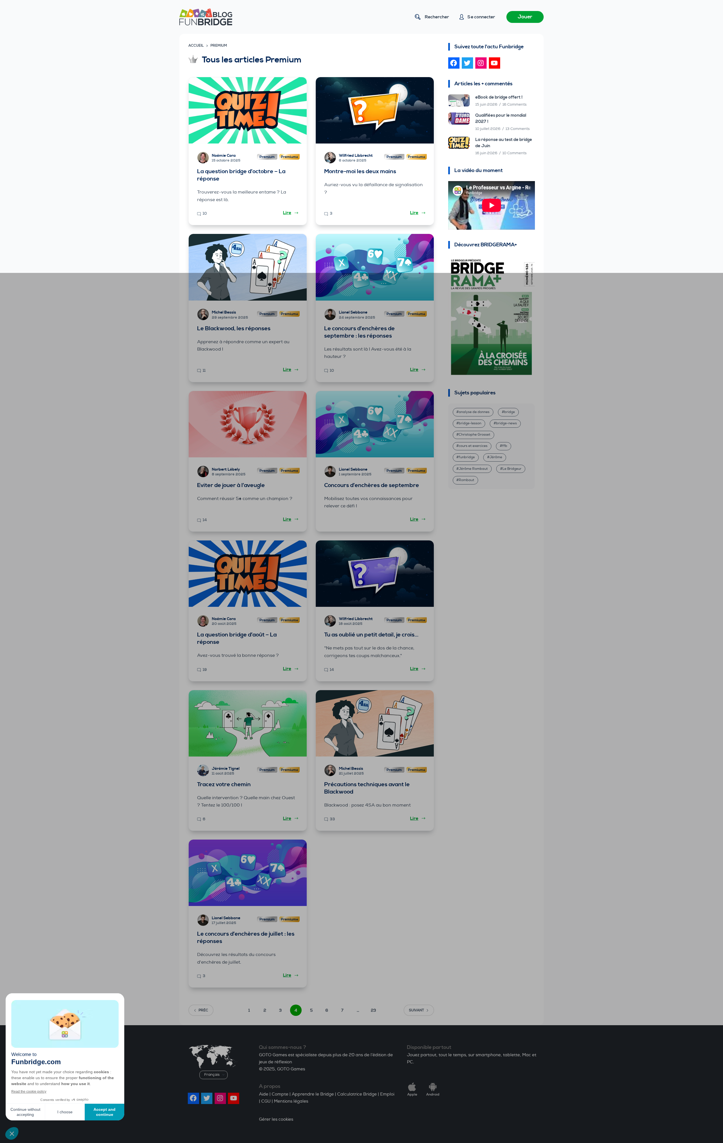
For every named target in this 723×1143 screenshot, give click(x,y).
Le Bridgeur (511, 469)
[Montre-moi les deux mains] (375, 110)
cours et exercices (473, 446)
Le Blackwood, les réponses (234, 328)
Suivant (416, 1010)
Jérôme (495, 457)
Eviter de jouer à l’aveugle (231, 485)
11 (204, 370)
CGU (266, 1101)
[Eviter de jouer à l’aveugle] (248, 424)
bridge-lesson (470, 423)
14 (205, 520)
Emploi (387, 1094)
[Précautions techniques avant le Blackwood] (375, 723)
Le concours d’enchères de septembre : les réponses (359, 332)
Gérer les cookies (276, 1119)
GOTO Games (291, 1069)
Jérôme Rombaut (473, 469)
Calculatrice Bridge (357, 1094)
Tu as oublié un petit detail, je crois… (371, 634)
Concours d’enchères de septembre (371, 485)
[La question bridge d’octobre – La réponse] (248, 110)
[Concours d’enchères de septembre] (375, 424)
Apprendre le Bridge (313, 1094)
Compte (280, 1094)
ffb (504, 446)
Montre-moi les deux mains (360, 171)
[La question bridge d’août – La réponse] (248, 573)
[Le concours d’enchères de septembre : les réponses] (375, 267)
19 (205, 669)
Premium (267, 157)
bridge (509, 412)
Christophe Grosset (474, 435)
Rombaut (466, 480)
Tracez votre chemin (224, 784)
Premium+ (289, 157)
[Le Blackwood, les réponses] (248, 267)
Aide (263, 1094)
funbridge (467, 457)
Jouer (525, 17)
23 (373, 1010)
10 (205, 213)
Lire (287, 213)
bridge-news (506, 423)
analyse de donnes (474, 412)
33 (332, 819)
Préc (203, 1010)
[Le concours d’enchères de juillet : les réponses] (248, 873)
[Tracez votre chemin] (248, 723)
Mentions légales (291, 1101)
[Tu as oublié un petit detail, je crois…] (375, 573)
